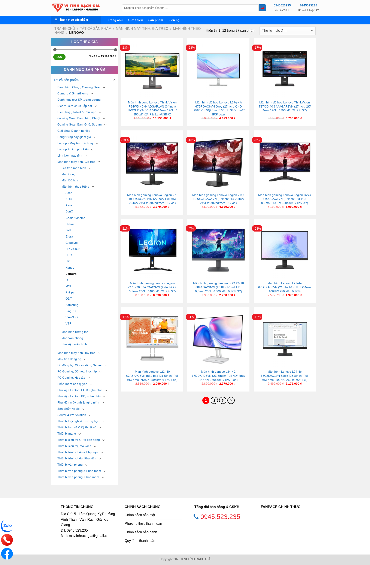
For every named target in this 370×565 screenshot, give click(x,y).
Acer (69, 192)
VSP (68, 323)
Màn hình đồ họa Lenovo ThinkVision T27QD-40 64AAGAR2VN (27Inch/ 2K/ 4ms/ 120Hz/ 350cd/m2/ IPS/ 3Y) (285, 106)
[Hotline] (7, 540)
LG (68, 280)
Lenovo (71, 273)
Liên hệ (174, 20)
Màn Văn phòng (72, 338)
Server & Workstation (71, 415)
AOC (69, 199)
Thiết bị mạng (66, 433)
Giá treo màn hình (73, 168)
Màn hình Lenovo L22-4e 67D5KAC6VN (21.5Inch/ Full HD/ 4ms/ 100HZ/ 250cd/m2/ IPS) (284, 287)
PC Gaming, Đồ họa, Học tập (77, 371)
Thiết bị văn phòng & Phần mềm (79, 470)
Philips (70, 292)
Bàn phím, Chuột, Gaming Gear (78, 87)
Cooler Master (75, 218)
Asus (69, 205)
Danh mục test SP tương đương (79, 99)
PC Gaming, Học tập (71, 377)
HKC (69, 255)
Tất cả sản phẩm (95, 28)
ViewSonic (72, 317)
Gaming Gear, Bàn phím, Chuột (78, 118)
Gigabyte (72, 242)
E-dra (69, 236)
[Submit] (262, 8)
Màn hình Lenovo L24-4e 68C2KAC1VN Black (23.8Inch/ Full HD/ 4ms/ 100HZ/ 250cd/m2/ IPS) (284, 375)
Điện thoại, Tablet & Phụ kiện (76, 112)
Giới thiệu (135, 20)
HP (68, 261)
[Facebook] (7, 554)
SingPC (71, 311)
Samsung (72, 304)
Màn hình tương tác (74, 331)
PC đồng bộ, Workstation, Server (79, 365)
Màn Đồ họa (69, 180)
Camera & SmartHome (72, 93)
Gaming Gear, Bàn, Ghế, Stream (79, 124)
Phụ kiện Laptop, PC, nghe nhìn (79, 396)
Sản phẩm (155, 20)
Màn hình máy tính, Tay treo (76, 352)
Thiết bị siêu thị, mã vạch (74, 446)
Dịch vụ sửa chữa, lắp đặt (74, 106)
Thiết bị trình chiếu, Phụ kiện (76, 458)
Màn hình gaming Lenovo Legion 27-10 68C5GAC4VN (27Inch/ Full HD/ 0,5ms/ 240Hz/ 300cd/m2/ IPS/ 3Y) (152, 199)
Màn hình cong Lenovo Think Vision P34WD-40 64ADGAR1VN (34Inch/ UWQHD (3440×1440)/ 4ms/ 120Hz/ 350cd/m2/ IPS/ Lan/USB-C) (152, 108)
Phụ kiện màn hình (74, 344)
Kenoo (70, 267)
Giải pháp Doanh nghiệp (73, 130)
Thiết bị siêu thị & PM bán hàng (78, 439)
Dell (68, 230)
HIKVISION (73, 249)
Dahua (70, 224)
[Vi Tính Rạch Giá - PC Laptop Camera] (83, 8)
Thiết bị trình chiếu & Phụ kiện (77, 452)
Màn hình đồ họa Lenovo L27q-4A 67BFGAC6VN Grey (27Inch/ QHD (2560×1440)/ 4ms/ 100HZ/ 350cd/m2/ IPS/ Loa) (218, 108)
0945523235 (282, 5)
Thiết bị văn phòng (70, 464)
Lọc (59, 56)
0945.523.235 (220, 516)
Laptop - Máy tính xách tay (75, 143)
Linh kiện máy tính (69, 155)
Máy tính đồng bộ (69, 359)
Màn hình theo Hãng (75, 186)
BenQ (69, 211)
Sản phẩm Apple (68, 408)
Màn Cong (68, 174)
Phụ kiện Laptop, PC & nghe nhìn (80, 390)
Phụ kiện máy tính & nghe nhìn (78, 402)
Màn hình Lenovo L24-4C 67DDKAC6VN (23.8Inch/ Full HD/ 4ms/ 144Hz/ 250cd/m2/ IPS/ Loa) (218, 375)
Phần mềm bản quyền (72, 384)
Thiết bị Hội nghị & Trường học (78, 421)
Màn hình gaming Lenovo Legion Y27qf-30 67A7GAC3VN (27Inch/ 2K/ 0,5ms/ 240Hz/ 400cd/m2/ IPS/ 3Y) (152, 287)
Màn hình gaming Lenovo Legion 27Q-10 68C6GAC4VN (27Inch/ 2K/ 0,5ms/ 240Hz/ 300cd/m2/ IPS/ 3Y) (218, 199)
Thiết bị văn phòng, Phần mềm (78, 477)
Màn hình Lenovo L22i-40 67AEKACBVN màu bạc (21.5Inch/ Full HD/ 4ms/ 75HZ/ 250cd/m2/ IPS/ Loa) (152, 375)
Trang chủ (115, 20)
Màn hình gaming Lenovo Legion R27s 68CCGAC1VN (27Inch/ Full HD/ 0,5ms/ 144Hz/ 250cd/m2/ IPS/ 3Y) (284, 199)
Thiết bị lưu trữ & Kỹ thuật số (76, 427)
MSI (68, 286)
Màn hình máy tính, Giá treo (142, 28)
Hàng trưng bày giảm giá (74, 137)
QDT (69, 298)
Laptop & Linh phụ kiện (73, 149)
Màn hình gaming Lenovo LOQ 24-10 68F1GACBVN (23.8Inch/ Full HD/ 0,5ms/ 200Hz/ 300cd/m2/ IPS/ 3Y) (218, 287)
